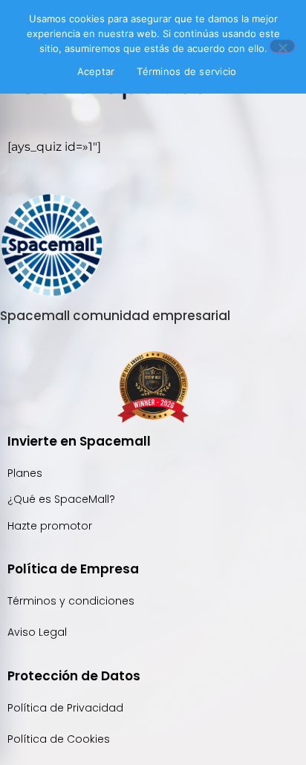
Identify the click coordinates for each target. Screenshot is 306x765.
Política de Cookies (58, 739)
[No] (282, 46)
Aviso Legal (37, 632)
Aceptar (96, 71)
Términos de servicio (186, 71)
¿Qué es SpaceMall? (61, 499)
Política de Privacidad (66, 707)
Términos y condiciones (70, 600)
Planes (24, 473)
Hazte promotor (49, 525)
